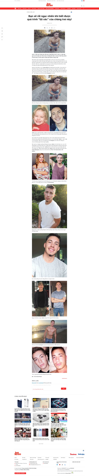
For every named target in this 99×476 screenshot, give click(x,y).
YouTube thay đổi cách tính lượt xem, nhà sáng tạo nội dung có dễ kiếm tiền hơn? (58, 410)
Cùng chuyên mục (21, 396)
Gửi (63, 388)
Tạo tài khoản (40, 382)
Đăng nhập (34, 382)
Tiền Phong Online (42, 0)
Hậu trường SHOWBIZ (50, 8)
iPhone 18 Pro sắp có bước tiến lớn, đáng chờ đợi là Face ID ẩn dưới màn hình (41, 439)
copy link (49, 28)
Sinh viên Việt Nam (60, 0)
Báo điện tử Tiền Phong (49, 5)
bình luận (54, 28)
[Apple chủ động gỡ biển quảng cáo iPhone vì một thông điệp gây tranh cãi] (23, 418)
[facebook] (82, 1)
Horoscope (79, 8)
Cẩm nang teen (71, 457)
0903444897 (46, 463)
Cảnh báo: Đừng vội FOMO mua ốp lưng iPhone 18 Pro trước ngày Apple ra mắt (41, 410)
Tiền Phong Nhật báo (51, 0)
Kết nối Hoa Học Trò (41, 459)
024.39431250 (18, 465)
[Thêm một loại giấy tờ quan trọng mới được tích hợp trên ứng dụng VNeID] (59, 432)
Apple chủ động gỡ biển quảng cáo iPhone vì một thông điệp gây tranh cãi (22, 425)
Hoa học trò (18, 453)
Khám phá (24, 8)
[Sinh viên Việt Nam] (81, 454)
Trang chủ (15, 8)
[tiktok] (63, 464)
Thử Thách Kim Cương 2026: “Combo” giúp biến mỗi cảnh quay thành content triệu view (58, 425)
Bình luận (2, 37)
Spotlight (73, 8)
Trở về (2, 40)
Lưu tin (2, 34)
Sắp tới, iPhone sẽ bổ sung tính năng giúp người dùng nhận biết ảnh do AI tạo (41, 425)
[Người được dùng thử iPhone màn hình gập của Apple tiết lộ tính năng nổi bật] (23, 403)
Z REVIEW (68, 8)
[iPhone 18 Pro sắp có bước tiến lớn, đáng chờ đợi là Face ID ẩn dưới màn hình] (41, 432)
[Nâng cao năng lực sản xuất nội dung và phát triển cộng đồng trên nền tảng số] (23, 432)
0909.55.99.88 (32, 463)
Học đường (34, 8)
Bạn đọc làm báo (21, 473)
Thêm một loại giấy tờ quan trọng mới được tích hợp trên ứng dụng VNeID (58, 439)
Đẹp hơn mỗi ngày (41, 8)
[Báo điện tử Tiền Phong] (73, 454)
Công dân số (30, 12)
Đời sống (19, 8)
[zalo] (65, 465)
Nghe (2, 28)
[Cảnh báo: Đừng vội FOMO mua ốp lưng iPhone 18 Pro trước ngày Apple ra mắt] (41, 403)
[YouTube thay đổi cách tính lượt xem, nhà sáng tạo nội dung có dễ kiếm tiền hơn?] (59, 403)
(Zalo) (36, 463)
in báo (52, 28)
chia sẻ (45, 28)
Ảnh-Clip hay (63, 8)
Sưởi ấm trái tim (55, 457)
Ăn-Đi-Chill (57, 8)
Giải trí (29, 8)
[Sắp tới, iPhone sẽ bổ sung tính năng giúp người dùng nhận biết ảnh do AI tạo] (41, 418)
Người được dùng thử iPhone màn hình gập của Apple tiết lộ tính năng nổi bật (22, 410)
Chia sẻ (2, 31)
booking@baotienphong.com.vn (35, 464)
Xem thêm (83, 8)
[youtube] (83, 1)
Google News (71, 12)
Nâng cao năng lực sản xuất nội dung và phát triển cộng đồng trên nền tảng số (22, 439)
